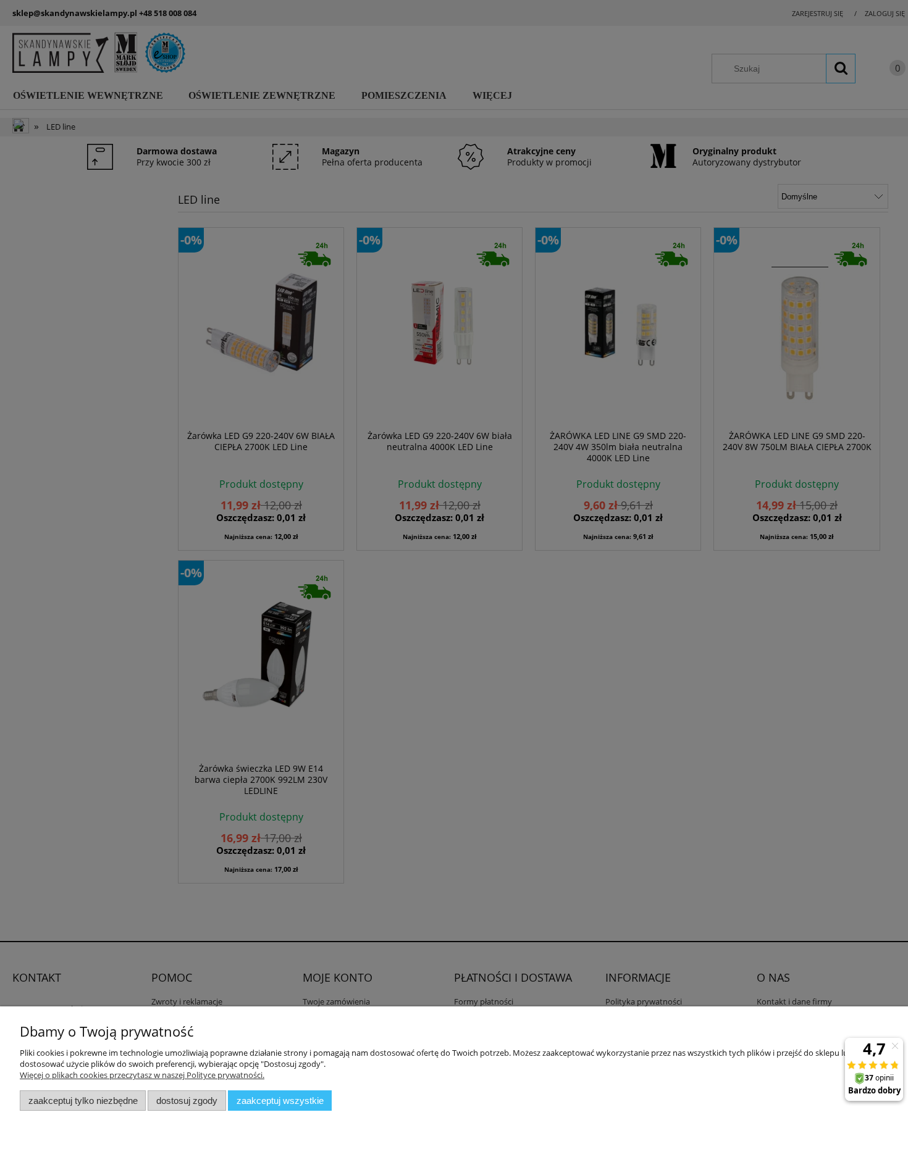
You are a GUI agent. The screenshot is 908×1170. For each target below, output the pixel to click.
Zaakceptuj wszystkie (280, 1100)
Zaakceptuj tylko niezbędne (83, 1100)
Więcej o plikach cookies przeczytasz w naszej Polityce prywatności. (142, 1074)
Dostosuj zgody (186, 1100)
